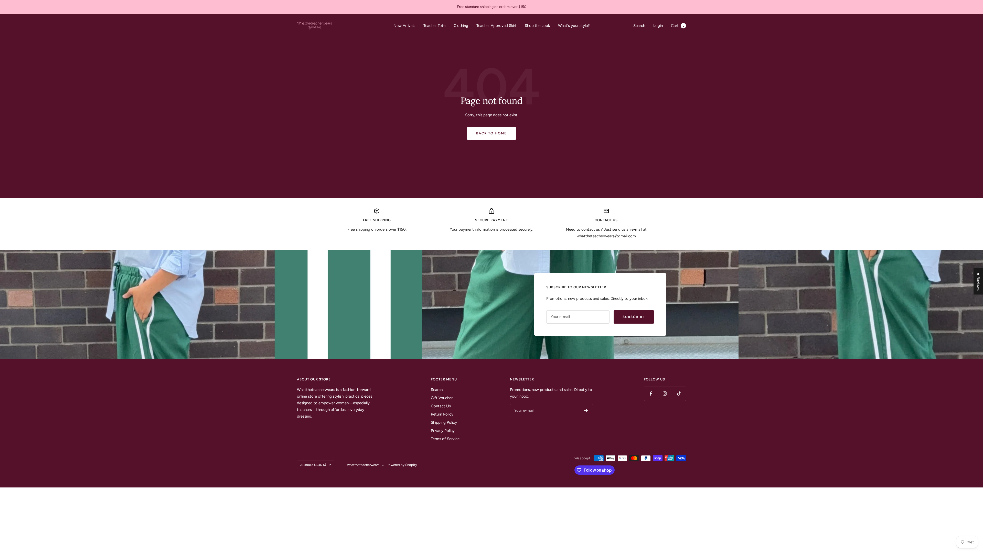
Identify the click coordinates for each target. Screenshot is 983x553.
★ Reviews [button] (978, 281)
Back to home (491, 133)
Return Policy (442, 414)
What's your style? (574, 25)
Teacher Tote (434, 25)
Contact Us (441, 406)
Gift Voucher (442, 398)
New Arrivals (404, 25)
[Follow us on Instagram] (665, 394)
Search (639, 25)
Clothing (461, 25)
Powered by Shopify (402, 465)
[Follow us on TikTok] (679, 394)
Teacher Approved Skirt (496, 25)
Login (658, 25)
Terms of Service (445, 439)
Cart (677, 25)
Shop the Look (537, 25)
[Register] (586, 410)
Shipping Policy (444, 422)
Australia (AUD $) (313, 465)
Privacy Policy (443, 430)
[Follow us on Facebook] (651, 394)
